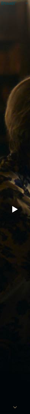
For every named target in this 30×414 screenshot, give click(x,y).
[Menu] (27, 3)
